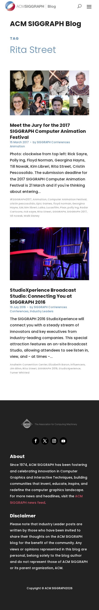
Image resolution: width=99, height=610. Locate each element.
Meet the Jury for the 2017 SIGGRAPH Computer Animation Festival (48, 131)
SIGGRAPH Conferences (53, 142)
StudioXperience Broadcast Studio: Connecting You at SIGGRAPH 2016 (43, 296)
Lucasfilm (52, 207)
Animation (17, 146)
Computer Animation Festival (67, 199)
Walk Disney (31, 216)
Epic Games (44, 203)
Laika (41, 207)
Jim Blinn (15, 368)
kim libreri (30, 207)
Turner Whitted (19, 372)
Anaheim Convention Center (28, 364)
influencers (77, 364)
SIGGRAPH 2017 (77, 211)
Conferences (19, 311)
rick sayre (30, 211)
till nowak (16, 216)
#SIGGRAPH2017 (21, 199)
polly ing (73, 207)
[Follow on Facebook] (35, 441)
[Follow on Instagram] (54, 441)
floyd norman (62, 203)
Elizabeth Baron (59, 364)
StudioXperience (70, 368)
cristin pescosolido (22, 203)
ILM (21, 207)
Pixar (63, 207)
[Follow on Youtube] (63, 441)
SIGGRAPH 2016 (48, 368)
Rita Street (44, 211)
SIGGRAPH (59, 211)
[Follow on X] (45, 441)
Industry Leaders (41, 311)
